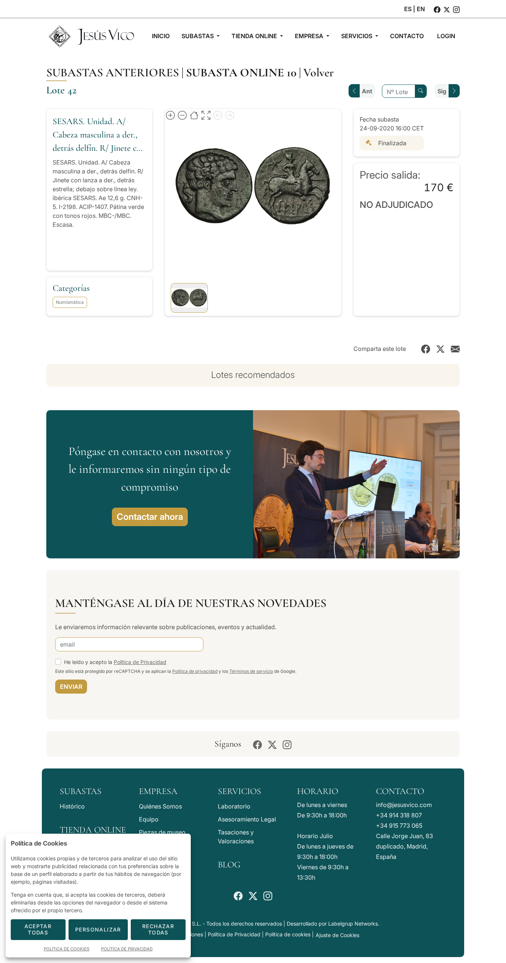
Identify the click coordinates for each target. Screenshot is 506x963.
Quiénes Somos (160, 806)
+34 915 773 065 (399, 825)
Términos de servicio (251, 671)
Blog (229, 864)
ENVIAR (71, 686)
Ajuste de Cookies (337, 935)
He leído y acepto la (115, 662)
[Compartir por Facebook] (425, 348)
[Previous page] (217, 115)
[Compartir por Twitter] (440, 348)
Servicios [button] (357, 36)
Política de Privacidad (140, 662)
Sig (441, 91)
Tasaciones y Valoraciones (236, 836)
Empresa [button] (310, 36)
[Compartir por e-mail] (455, 348)
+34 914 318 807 (399, 815)
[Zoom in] (170, 115)
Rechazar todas (158, 929)
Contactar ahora (150, 516)
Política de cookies (287, 934)
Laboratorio (234, 806)
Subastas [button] (198, 36)
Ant (367, 91)
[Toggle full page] (206, 115)
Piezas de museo (162, 832)
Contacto (400, 791)
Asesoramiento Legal (247, 819)
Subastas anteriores (112, 72)
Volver (318, 72)
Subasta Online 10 (241, 72)
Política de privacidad (194, 671)
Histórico (72, 806)
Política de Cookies (66, 949)
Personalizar (98, 929)
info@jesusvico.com (404, 804)
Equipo (149, 819)
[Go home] (194, 115)
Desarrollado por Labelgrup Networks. (333, 923)
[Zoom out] (182, 115)
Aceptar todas (37, 929)
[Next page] (229, 115)
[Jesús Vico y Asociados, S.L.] (90, 36)
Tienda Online (93, 829)
